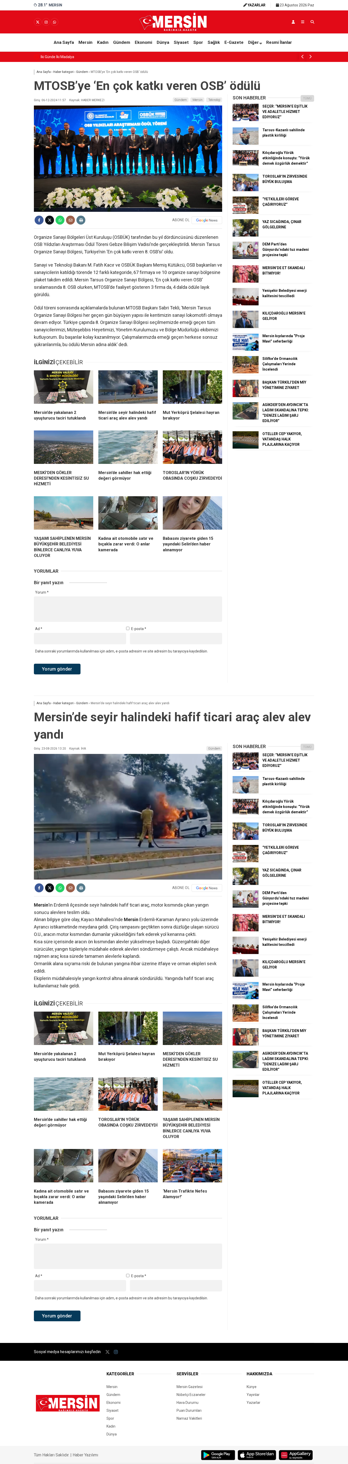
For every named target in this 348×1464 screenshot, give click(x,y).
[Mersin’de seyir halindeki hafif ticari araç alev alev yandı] (128, 388)
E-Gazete (234, 42)
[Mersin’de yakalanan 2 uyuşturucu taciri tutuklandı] (63, 388)
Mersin (85, 42)
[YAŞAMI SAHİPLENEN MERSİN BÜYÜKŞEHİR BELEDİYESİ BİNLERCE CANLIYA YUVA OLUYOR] (63, 514)
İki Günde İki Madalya (57, 57)
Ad (38, 629)
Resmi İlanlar (279, 42)
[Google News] (207, 220)
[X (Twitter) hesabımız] (37, 22)
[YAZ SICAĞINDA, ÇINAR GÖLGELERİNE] (246, 235)
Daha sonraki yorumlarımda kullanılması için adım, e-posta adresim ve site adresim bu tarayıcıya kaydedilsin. (121, 651)
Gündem (121, 42)
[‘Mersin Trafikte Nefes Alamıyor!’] (192, 1167)
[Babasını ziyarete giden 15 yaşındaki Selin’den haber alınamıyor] (192, 514)
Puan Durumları (189, 1410)
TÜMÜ (307, 98)
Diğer (253, 42)
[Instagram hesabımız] (46, 22)
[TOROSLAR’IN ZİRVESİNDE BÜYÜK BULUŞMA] (246, 190)
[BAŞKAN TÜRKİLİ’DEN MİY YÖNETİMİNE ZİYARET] (246, 396)
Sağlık (214, 42)
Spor (198, 42)
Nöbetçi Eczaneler (191, 1395)
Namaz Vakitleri (189, 1418)
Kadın (103, 42)
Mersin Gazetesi (190, 1387)
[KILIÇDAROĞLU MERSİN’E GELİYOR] (246, 327)
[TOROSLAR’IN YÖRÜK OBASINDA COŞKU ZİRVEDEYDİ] (192, 448)
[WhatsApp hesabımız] (54, 22)
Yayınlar (253, 1395)
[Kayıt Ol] (293, 22)
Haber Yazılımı (85, 1455)
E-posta (138, 629)
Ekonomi (143, 42)
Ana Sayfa (64, 42)
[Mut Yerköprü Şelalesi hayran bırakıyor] (192, 388)
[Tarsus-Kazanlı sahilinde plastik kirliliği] (246, 143)
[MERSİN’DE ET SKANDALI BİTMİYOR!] (246, 281)
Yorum (42, 592)
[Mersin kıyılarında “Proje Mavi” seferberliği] (246, 349)
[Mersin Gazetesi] (174, 30)
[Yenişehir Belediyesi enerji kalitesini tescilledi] (246, 304)
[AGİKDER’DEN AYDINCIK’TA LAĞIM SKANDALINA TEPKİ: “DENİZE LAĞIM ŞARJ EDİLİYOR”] (246, 418)
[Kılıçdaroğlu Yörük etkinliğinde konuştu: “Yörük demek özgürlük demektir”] (246, 166)
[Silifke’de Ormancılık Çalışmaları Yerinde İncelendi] (246, 372)
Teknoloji (214, 100)
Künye (252, 1387)
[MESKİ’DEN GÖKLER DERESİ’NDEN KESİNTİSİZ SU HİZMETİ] (63, 448)
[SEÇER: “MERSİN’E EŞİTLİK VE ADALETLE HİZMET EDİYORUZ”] (246, 120)
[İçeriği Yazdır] (80, 220)
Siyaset (181, 42)
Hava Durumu (187, 1403)
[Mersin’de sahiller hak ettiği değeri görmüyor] (128, 448)
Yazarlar (253, 1403)
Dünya (163, 42)
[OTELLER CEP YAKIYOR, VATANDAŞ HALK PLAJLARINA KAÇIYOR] (246, 447)
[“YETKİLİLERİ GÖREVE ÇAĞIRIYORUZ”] (246, 213)
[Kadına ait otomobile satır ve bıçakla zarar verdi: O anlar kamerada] (128, 514)
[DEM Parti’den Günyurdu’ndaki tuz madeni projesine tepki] (246, 258)
